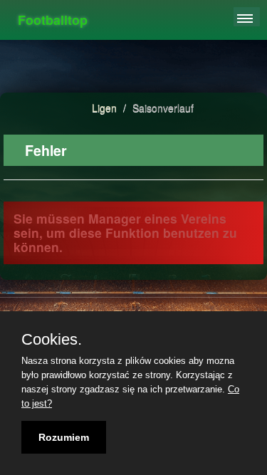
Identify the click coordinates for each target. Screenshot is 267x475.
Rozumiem (63, 437)
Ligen (104, 107)
